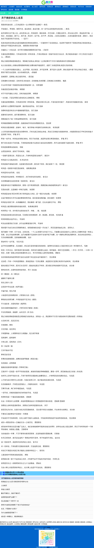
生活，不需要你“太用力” (9, 509)
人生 (4, 65)
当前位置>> (3, 13)
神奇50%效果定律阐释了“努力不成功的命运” (15, 505)
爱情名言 (58, 6)
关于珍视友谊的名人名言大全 (15, 474)
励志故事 (10, 524)
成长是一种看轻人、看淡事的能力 (12, 516)
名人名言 (35, 6)
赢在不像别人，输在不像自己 (10, 493)
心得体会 (89, 522)
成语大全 (59, 522)
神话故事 (30, 524)
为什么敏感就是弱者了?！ (9, 512)
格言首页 (4, 6)
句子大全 (81, 6)
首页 (9, 13)
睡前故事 (24, 524)
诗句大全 (4, 9)
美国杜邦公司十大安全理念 (14, 472)
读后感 (11, 9)
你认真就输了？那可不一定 (10, 501)
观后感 (17, 9)
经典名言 (50, 6)
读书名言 (42, 6)
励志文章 (37, 524)
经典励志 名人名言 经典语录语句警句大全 (14, 481)
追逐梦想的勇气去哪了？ (9, 497)
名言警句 (27, 6)
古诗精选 (24, 9)
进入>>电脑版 (47, 527)
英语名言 (73, 6)
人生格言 (12, 6)
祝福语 (72, 522)
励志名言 (19, 6)
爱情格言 (65, 6)
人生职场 (17, 524)
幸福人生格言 (5, 489)
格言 (48, 547)
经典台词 (3, 524)
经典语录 (89, 6)
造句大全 (66, 522)
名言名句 (42, 522)
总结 (54, 522)
